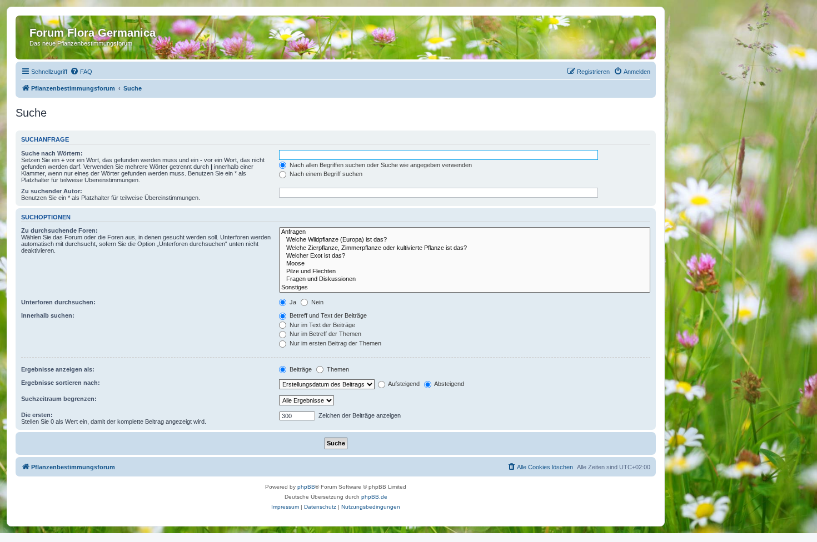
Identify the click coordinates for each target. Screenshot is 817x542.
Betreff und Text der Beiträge (327, 315)
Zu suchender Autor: (51, 191)
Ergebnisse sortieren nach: (60, 382)
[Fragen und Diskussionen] (464, 279)
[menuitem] (81, 71)
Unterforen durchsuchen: (58, 302)
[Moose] (464, 264)
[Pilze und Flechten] (464, 271)
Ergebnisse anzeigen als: (57, 369)
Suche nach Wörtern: (52, 153)
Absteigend (448, 383)
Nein (316, 302)
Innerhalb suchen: (47, 315)
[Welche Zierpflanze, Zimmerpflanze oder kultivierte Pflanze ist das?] (464, 248)
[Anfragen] (464, 232)
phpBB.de (374, 497)
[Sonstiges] (464, 288)
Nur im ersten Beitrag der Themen (334, 343)
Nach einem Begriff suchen (325, 173)
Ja (292, 302)
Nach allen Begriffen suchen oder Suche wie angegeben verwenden (380, 165)
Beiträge (300, 369)
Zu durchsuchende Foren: (59, 230)
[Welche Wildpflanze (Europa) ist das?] (464, 240)
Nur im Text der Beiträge (321, 325)
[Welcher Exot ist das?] (464, 256)
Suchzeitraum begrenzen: (59, 398)
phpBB (306, 487)
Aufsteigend (403, 383)
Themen (337, 369)
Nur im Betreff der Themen (324, 333)
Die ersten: (37, 414)
